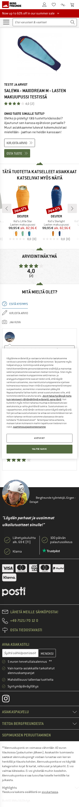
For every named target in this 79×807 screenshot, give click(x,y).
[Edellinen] (6, 208)
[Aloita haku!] (72, 22)
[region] (39, 403)
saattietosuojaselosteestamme (29, 426)
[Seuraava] (72, 208)
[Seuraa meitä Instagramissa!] (9, 700)
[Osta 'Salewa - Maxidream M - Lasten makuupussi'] (39, 53)
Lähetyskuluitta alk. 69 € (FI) (24, 540)
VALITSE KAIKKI (39, 449)
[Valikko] (6, 22)
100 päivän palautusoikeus (61, 540)
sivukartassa (50, 792)
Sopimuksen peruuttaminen (26, 735)
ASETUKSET (39, 438)
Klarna (17, 551)
